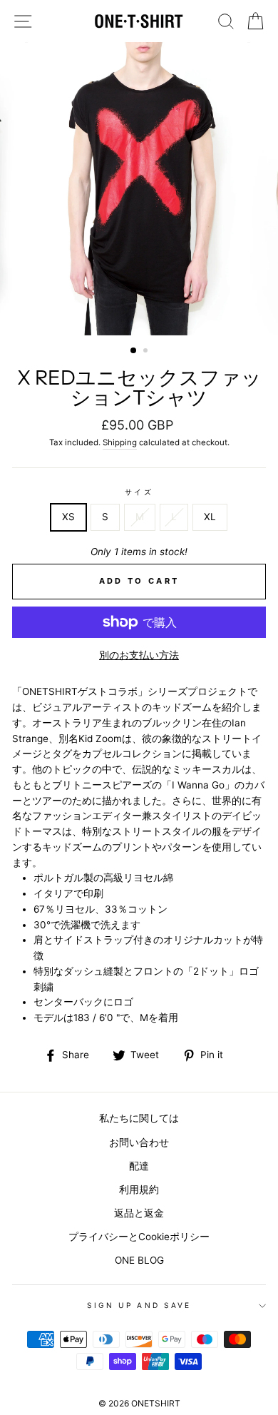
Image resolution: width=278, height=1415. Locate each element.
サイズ (139, 491)
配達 (139, 1166)
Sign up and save (139, 1305)
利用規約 (139, 1189)
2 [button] (146, 351)
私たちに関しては (139, 1118)
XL (210, 516)
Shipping (120, 442)
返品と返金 (139, 1213)
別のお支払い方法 (139, 655)
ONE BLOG (139, 1260)
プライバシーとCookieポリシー (139, 1236)
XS (68, 516)
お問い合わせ (139, 1142)
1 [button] (134, 351)
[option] (139, 188)
